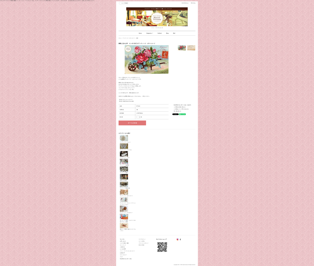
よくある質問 (123, 249)
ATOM (142, 245)
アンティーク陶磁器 (124, 165)
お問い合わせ (123, 241)
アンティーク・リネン (125, 157)
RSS (140, 245)
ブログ (121, 256)
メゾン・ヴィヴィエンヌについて (127, 251)
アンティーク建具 (124, 172)
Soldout (160, 33)
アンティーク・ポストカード (129, 38)
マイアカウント (185, 2)
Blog (167, 33)
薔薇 (137, 38)
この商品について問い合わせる (181, 109)
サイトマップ (123, 245)
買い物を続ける (177, 111)
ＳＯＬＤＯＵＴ (123, 254)
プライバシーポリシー (143, 243)
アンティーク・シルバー (125, 142)
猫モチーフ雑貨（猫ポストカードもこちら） (128, 230)
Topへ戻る (122, 239)
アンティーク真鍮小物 (125, 188)
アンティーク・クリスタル (126, 149)
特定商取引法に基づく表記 (126, 258)
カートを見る (142, 241)
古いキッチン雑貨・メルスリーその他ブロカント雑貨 (128, 221)
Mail (174, 33)
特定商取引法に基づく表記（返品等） (183, 105)
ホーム (120, 38)
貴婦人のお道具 (123, 180)
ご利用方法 (122, 247)
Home (140, 33)
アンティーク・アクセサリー (126, 212)
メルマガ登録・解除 (124, 243)
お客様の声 (122, 252)
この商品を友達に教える (179, 107)
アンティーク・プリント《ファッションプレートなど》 (128, 203)
